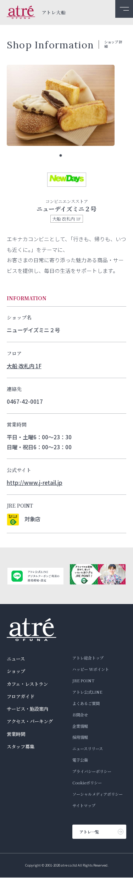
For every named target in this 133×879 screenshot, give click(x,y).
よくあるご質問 (86, 703)
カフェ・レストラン (27, 684)
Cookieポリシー (87, 782)
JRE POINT (83, 680)
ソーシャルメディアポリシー (97, 794)
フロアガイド (20, 696)
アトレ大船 (54, 12)
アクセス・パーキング (30, 721)
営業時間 (16, 734)
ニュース (16, 658)
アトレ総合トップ (88, 658)
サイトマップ (83, 805)
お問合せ (80, 715)
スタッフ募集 (20, 746)
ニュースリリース (87, 748)
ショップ (16, 671)
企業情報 (80, 726)
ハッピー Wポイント (90, 669)
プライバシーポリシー (91, 771)
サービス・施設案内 (27, 708)
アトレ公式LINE (87, 692)
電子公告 (80, 760)
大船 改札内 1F (24, 366)
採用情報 (80, 737)
